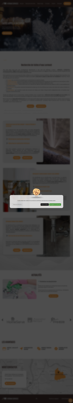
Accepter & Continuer (55, 204)
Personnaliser (44, 204)
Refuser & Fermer (17, 204)
